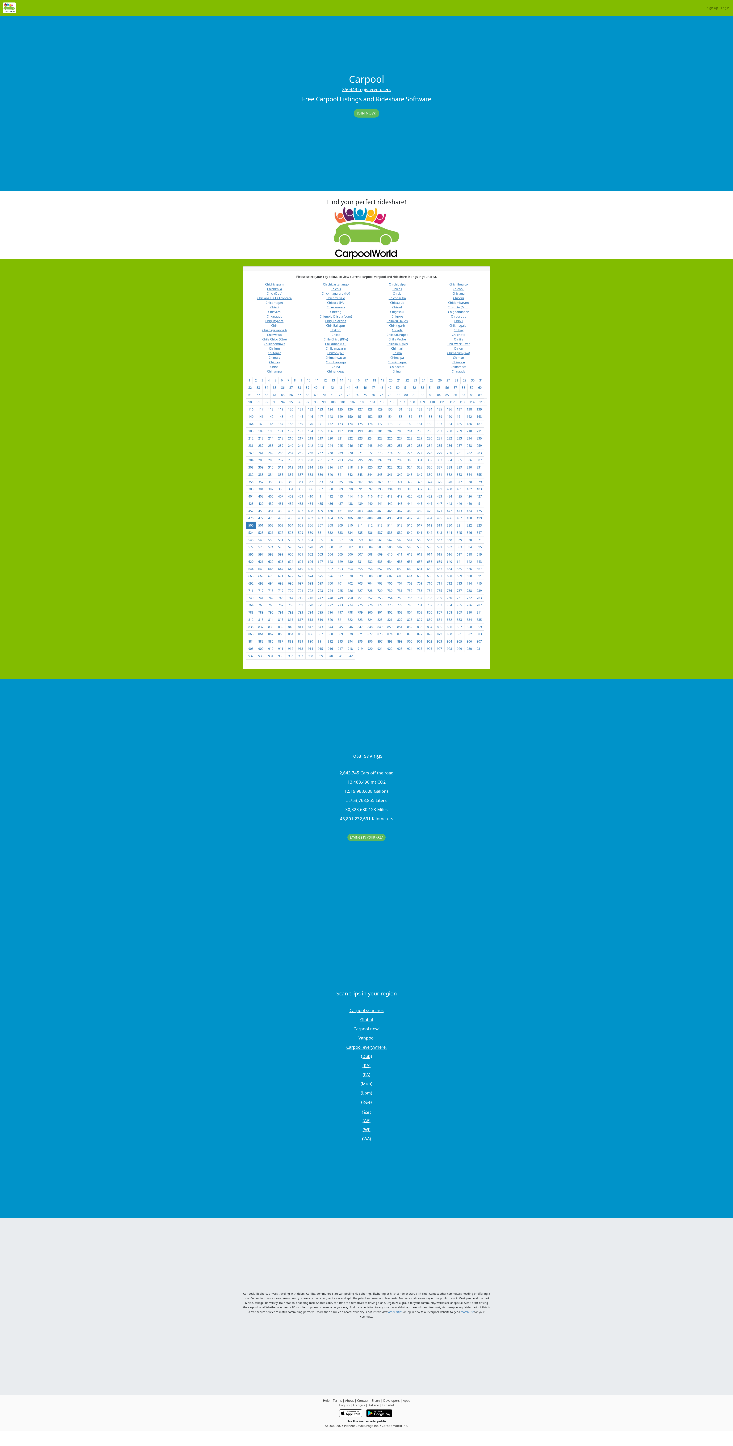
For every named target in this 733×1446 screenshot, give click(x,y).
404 (250, 496)
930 (469, 649)
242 (310, 446)
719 (280, 591)
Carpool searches (367, 1010)
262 (270, 453)
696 (290, 583)
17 (366, 380)
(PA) (366, 1074)
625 (300, 562)
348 (409, 475)
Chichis (336, 289)
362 (310, 482)
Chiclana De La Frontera (274, 298)
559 (360, 540)
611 (399, 554)
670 (270, 576)
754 (389, 598)
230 (429, 438)
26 (440, 380)
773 (340, 605)
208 (449, 431)
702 (350, 583)
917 (340, 649)
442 (389, 504)
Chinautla (458, 371)
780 (409, 605)
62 (258, 395)
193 (300, 431)
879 (439, 634)
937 (300, 656)
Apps (406, 1400)
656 (370, 569)
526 (270, 533)
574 (270, 547)
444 (409, 504)
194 (310, 431)
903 (439, 641)
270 (350, 453)
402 (469, 489)
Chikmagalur (458, 325)
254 (429, 446)
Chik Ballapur (335, 325)
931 (479, 649)
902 (429, 641)
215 (280, 438)
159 (439, 417)
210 (469, 431)
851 (399, 627)
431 (280, 504)
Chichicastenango (336, 284)
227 (399, 438)
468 (409, 511)
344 (370, 475)
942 (350, 656)
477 (260, 518)
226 (389, 438)
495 (439, 518)
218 (310, 438)
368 (370, 482)
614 (429, 554)
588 (409, 547)
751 (360, 598)
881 (459, 634)
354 (469, 475)
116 (250, 409)
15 (349, 380)
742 (270, 598)
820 (330, 620)
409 (300, 496)
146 (310, 417)
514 (389, 525)
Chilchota (458, 335)
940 (330, 656)
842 (310, 627)
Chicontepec (274, 303)
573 (260, 547)
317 (340, 467)
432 (290, 504)
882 (469, 634)
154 (389, 417)
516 (409, 525)
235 (479, 438)
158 (429, 417)
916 (330, 649)
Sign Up (712, 8)
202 (389, 431)
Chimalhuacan (335, 358)
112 (452, 402)
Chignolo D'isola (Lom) (336, 316)
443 (399, 504)
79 (398, 395)
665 (459, 569)
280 (449, 453)
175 (360, 424)
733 (419, 591)
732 (409, 591)
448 (449, 504)
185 (459, 424)
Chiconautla (397, 298)
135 (439, 409)
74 (356, 395)
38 (299, 387)
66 (291, 395)
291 (320, 460)
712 (449, 583)
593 (459, 547)
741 (260, 598)
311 (280, 467)
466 (389, 511)
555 (320, 540)
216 (290, 438)
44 (348, 387)
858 (469, 627)
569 (459, 540)
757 (419, 598)
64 (274, 395)
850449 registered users (366, 89)
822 (350, 620)
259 (479, 446)
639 (439, 562)
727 (360, 591)
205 (419, 431)
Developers (391, 1400)
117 (260, 409)
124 (330, 409)
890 (310, 641)
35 (274, 387)
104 (372, 402)
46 (365, 387)
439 (360, 504)
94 (283, 402)
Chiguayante (274, 321)
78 (389, 395)
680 (370, 576)
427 (479, 496)
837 (260, 627)
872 (370, 634)
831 (439, 620)
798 (350, 612)
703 (360, 583)
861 (260, 634)
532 (330, 533)
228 (409, 438)
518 (429, 525)
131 (399, 409)
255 (439, 446)
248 (370, 446)
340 (330, 475)
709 (419, 583)
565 (419, 540)
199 (360, 431)
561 (380, 540)
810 (469, 612)
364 (330, 482)
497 (459, 518)
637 (419, 562)
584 (370, 547)
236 (250, 446)
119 (280, 409)
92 (266, 402)
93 (274, 402)
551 (280, 540)
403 (479, 489)
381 (260, 489)
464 (370, 511)
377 (459, 482)
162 (469, 417)
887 (280, 641)
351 (439, 475)
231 (439, 438)
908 (250, 649)
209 (459, 431)
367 (360, 482)
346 (389, 475)
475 (479, 511)
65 (283, 395)
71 (332, 395)
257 (459, 446)
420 (409, 496)
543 (439, 533)
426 (469, 496)
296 (370, 460)
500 (250, 525)
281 (459, 453)
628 (330, 562)
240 (290, 446)
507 (320, 525)
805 (419, 612)
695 (280, 583)
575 (280, 547)
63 (266, 395)
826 (389, 620)
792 (290, 612)
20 (390, 380)
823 (360, 620)
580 (330, 547)
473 (459, 511)
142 (270, 417)
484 (330, 518)
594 (469, 547)
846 (350, 627)
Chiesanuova (336, 307)
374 (429, 482)
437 (340, 504)
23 (415, 380)
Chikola (397, 330)
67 (299, 395)
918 (350, 649)
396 (409, 489)
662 (429, 569)
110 (432, 402)
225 (380, 438)
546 (469, 533)
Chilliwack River (458, 344)
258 (469, 446)
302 (429, 460)
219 (320, 438)
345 (380, 475)
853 (419, 627)
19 (382, 380)
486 (350, 518)
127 (360, 409)
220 (330, 438)
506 (310, 525)
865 (300, 634)
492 (409, 518)
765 (260, 605)
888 (290, 641)
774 (350, 605)
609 (380, 554)
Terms (337, 1400)
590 (429, 547)
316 (330, 467)
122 (310, 409)
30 (473, 380)
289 (300, 460)
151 (360, 417)
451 (479, 504)
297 (380, 460)
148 (330, 417)
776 (370, 605)
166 (270, 424)
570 (469, 540)
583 (360, 547)
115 (481, 402)
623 (280, 562)
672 (290, 576)
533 (340, 533)
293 (340, 460)
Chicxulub (397, 303)
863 (280, 634)
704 (370, 583)
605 (340, 554)
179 (399, 424)
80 (406, 395)
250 (389, 446)
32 (250, 387)
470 (429, 511)
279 (439, 453)
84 (439, 395)
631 (360, 562)
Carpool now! (367, 1028)
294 (350, 460)
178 (389, 424)
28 (456, 380)
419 (399, 496)
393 (380, 489)
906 (469, 641)
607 (360, 554)
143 (280, 417)
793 (300, 612)
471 (439, 511)
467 (399, 511)
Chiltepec (274, 353)
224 (370, 438)
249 (380, 446)
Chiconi (458, 298)
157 (419, 417)
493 (419, 518)
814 (270, 620)
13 (333, 380)
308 (250, 467)
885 (260, 641)
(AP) (367, 1120)
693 (260, 583)
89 (480, 395)
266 (310, 453)
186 (469, 424)
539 (399, 533)
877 (419, 634)
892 (330, 641)
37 (291, 387)
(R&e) (366, 1102)
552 (290, 540)
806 (429, 612)
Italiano (373, 1405)
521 (459, 525)
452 (250, 511)
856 (449, 627)
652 (330, 569)
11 (317, 380)
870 (350, 634)
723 (320, 591)
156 (409, 417)
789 (260, 612)
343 (360, 475)
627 (320, 562)
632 (370, 562)
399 (439, 489)
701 (340, 583)
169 (300, 424)
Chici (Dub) (274, 293)
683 (399, 576)
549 (260, 540)
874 (389, 634)
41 (324, 387)
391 (360, 489)
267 (320, 453)
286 (270, 460)
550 (270, 540)
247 (360, 446)
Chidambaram (458, 303)
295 (360, 460)
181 (419, 424)
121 (300, 409)
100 (333, 402)
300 (409, 460)
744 (290, 598)
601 (300, 554)
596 (250, 554)
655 (360, 569)
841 (300, 627)
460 (330, 511)
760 (449, 598)
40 (315, 387)
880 (449, 634)
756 (409, 598)
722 (310, 591)
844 (330, 627)
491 (399, 518)
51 (406, 387)
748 (330, 598)
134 (429, 409)
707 (399, 583)
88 (471, 395)
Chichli (397, 289)
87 (463, 395)
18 (374, 380)
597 (260, 554)
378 (469, 482)
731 (399, 591)
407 (280, 496)
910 (270, 649)
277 (419, 453)
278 (429, 453)
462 (350, 511)
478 (270, 518)
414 (350, 496)
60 (480, 387)
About (349, 1400)
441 (380, 504)
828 (409, 620)
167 (280, 424)
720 (290, 591)
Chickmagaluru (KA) (336, 293)
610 (389, 554)
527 (280, 533)
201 (380, 431)
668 (250, 576)
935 (280, 656)
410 (310, 496)
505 (300, 525)
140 (250, 417)
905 (459, 641)
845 (340, 627)
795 (320, 612)
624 (290, 562)
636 (409, 562)
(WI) (367, 1129)
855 (439, 627)
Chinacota (397, 367)
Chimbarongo (336, 362)
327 (439, 467)
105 (382, 402)
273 (380, 453)
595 (479, 547)
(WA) (366, 1138)
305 (459, 460)
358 (270, 482)
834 (469, 620)
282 (469, 453)
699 (320, 583)
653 (340, 569)
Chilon (458, 348)
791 (280, 612)
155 (399, 417)
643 (479, 562)
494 (429, 518)
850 (389, 627)
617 (459, 554)
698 (310, 583)
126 (350, 409)
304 (449, 460)
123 (320, 409)
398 (429, 489)
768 (290, 605)
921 (380, 649)
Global (366, 1019)
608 (370, 554)
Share (376, 1400)
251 (399, 446)
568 (449, 540)
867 (320, 634)
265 (300, 453)
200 (370, 431)
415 (360, 496)
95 (291, 402)
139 (479, 409)
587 (399, 547)
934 (270, 656)
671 (280, 576)
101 (343, 402)
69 (315, 395)
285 (260, 460)
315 (320, 467)
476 (250, 518)
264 (290, 453)
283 (479, 453)
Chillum (274, 348)
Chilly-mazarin (336, 348)
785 (459, 605)
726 (350, 591)
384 (290, 489)
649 (300, 569)
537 (380, 533)
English (344, 1405)
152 (370, 417)
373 (419, 482)
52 (414, 387)
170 (310, 424)
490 (389, 518)
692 (250, 583)
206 (429, 431)
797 (340, 612)
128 (370, 409)
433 (300, 504)
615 (439, 554)
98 (315, 402)
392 (370, 489)
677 (340, 576)
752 (370, 598)
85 (447, 395)
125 (340, 409)
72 (340, 395)
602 (310, 554)
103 (362, 402)
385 (300, 489)
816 (290, 620)
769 (300, 605)
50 (398, 387)
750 (350, 598)
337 (300, 475)
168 (290, 424)
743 (280, 598)
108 (412, 402)
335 (280, 475)
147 (320, 417)
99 (324, 402)
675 (320, 576)
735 (439, 591)
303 (439, 460)
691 (479, 576)
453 (260, 511)
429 (260, 504)
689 (459, 576)
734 (429, 591)
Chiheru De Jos (397, 321)
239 (280, 446)
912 (290, 649)
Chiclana (458, 293)
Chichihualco (458, 284)
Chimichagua (397, 362)
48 (381, 387)
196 (330, 431)
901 (419, 641)
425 (459, 496)
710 (429, 583)
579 (320, 547)
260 (250, 453)
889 (300, 641)
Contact (362, 1400)
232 (449, 438)
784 (449, 605)
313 (300, 467)
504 (290, 525)
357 (260, 482)
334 (270, 475)
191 (280, 431)
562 (389, 540)
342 (350, 475)
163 (479, 417)
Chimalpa (397, 358)
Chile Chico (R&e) (274, 339)
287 (280, 460)
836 (250, 627)
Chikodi (335, 330)
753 (380, 598)
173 (340, 424)
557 (340, 540)
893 (340, 641)
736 (449, 591)
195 (320, 431)
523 (479, 525)
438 (350, 504)
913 (300, 649)
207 (439, 431)
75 (365, 395)
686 (429, 576)
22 (407, 380)
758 (429, 598)
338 (310, 475)
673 (300, 576)
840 (290, 627)
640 (449, 562)
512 (370, 525)
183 (439, 424)
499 (479, 518)
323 (399, 467)
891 (320, 641)
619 (479, 554)
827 (399, 620)
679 (360, 576)
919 (360, 649)
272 (370, 453)
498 (469, 518)
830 (429, 620)
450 (469, 504)
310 (270, 467)
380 (250, 489)
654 (350, 569)
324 (409, 467)
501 (260, 525)
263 (280, 453)
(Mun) (366, 1083)
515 (399, 525)
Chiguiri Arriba (335, 321)
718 (270, 591)
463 (360, 511)
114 (472, 402)
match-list (467, 1312)
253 (419, 446)
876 (409, 634)
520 (449, 525)
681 (380, 576)
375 (439, 482)
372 (409, 482)
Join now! (366, 113)
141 (260, 417)
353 (459, 475)
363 (320, 482)
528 (290, 533)
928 (449, 649)
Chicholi (458, 289)
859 (479, 627)
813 (260, 620)
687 (439, 576)
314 (310, 467)
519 (439, 525)
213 (260, 438)
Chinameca (458, 367)
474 (469, 511)
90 (250, 402)
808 (449, 612)
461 (340, 511)
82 (422, 395)
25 (432, 380)
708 (409, 583)
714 (469, 583)
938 (310, 656)
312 (290, 467)
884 (250, 641)
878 (429, 634)
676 (330, 576)
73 (348, 395)
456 (290, 511)
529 (300, 533)
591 (439, 547)
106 (392, 402)
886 (270, 641)
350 (429, 475)
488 (370, 518)
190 (270, 431)
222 (350, 438)
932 (250, 656)
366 (350, 482)
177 (380, 424)
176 (370, 424)
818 (310, 620)
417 (380, 496)
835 (479, 620)
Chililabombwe (274, 344)
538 (389, 533)
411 (320, 496)
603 (320, 554)
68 (307, 395)
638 (429, 562)
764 (250, 605)
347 (399, 475)
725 (340, 591)
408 (290, 496)
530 (310, 533)
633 (380, 562)
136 (449, 409)
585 (380, 547)
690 (469, 576)
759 (439, 598)
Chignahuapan (458, 312)
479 (280, 518)
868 (330, 634)
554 (310, 540)
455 (280, 511)
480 (290, 518)
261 (260, 453)
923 (399, 649)
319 (360, 467)
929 (459, 649)
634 (389, 562)
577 (300, 547)
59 (471, 387)
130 (389, 409)
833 (459, 620)
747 (320, 598)
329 (459, 467)
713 (459, 583)
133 (419, 409)
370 (389, 482)
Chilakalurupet (397, 335)
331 (479, 467)
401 (459, 489)
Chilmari (397, 348)
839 (280, 627)
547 (479, 533)
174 (350, 424)
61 (250, 395)
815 (280, 620)
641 (459, 562)
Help (326, 1400)
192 (290, 431)
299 (399, 460)
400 (449, 489)
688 (449, 576)
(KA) (366, 1065)
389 (340, 489)
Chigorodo (458, 316)
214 (270, 438)
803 (399, 612)
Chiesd (397, 307)
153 (380, 417)
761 (459, 598)
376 (449, 482)
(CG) (366, 1111)
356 (250, 482)
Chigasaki (397, 312)
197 (340, 431)
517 (419, 525)
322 (389, 467)
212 (250, 438)
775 (360, 605)
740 (250, 598)
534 (350, 533)
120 (290, 409)
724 (330, 591)
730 (389, 591)
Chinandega (336, 371)
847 (360, 627)
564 (409, 540)
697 (300, 583)
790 (270, 612)
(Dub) (366, 1056)
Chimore (458, 362)
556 (330, 540)
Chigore (397, 316)
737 (459, 591)
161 (459, 417)
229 (419, 438)
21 (399, 380)
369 (380, 482)
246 (350, 446)
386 (310, 489)
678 (350, 576)
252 (409, 446)
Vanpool (366, 1038)
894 (350, 641)
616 (449, 554)
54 (430, 387)
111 (442, 402)
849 (380, 627)
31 (481, 380)
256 (449, 446)
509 (340, 525)
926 (429, 649)
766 (270, 605)
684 (409, 576)
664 (449, 569)
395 (399, 489)
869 (340, 634)
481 (300, 518)
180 (409, 424)
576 (290, 547)
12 (325, 380)
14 (341, 380)
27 (448, 380)
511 (360, 525)
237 (260, 446)
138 (469, 409)
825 (380, 620)
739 (479, 591)
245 (340, 446)
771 (320, 605)
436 (330, 504)
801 (380, 612)
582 (350, 547)
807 (439, 612)
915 (320, 649)
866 (310, 634)
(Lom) (366, 1093)
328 (449, 467)
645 (260, 569)
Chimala (274, 358)
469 (419, 511)
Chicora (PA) (336, 303)
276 (409, 453)
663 (439, 569)
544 (449, 533)
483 (320, 518)
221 (340, 438)
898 (389, 641)
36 (283, 387)
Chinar (397, 371)
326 (429, 467)
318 (350, 467)
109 (422, 402)
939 (320, 656)
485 (340, 518)
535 (360, 533)
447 (439, 504)
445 (419, 504)
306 (469, 460)
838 (270, 627)
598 (270, 554)
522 (469, 525)
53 (422, 387)
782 (429, 605)
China (274, 367)
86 (455, 395)
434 (310, 504)
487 (360, 518)
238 (270, 446)
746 (310, 598)
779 (399, 605)
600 (290, 554)
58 (463, 387)
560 (370, 540)
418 (389, 496)
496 (449, 518)
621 (260, 562)
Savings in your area (366, 837)
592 (449, 547)
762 (469, 598)
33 (258, 387)
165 (260, 424)
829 (419, 620)
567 (439, 540)
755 (399, 598)
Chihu (458, 321)
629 (340, 562)
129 (380, 409)
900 (409, 641)
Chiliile (458, 339)
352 (449, 475)
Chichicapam (274, 284)
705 (380, 583)
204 (409, 431)
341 (340, 475)
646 (270, 569)
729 (380, 591)
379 (479, 482)
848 (370, 627)
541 (419, 533)
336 (290, 475)
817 (300, 620)
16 (358, 380)
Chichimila (274, 289)
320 (370, 467)
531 (320, 533)
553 (300, 540)
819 (320, 620)
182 (429, 424)
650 (310, 569)
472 (449, 511)
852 (409, 627)
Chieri (274, 307)
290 (310, 460)
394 (389, 489)
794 (310, 612)
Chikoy (458, 330)
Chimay (274, 362)
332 (250, 475)
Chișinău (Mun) (458, 307)
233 (459, 438)
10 (308, 380)
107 (402, 402)
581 (340, 547)
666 (469, 569)
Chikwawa (274, 335)
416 (370, 496)
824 (370, 620)
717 (260, 591)
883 (479, 634)
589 (419, 547)
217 (300, 438)
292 (330, 460)
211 (479, 431)
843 (320, 627)
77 (381, 395)
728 (370, 591)
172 (330, 424)
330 (469, 467)
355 (479, 475)
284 (250, 460)
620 (250, 562)
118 (270, 409)
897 (380, 641)
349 (419, 475)
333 (260, 475)
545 (459, 533)
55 (439, 387)
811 (479, 612)
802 (389, 612)
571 (479, 540)
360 (290, 482)
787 (479, 605)
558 (350, 540)
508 (330, 525)
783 (439, 605)
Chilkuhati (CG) (335, 344)
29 (464, 380)
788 (250, 612)
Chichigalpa (397, 284)
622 (270, 562)
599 (280, 554)
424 (449, 496)
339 (320, 475)
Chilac (336, 335)
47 (373, 387)
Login (725, 8)
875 (399, 634)
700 (330, 583)
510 (350, 525)
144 (290, 417)
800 (370, 612)
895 (360, 641)
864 (290, 634)
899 (399, 641)
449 (459, 504)
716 (250, 591)
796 (330, 612)
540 (409, 533)
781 (419, 605)
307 (479, 460)
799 (360, 612)
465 (380, 511)
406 (270, 496)
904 (449, 641)
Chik (274, 325)
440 (370, 504)
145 (300, 417)
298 (389, 460)
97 (307, 402)
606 (350, 554)
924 (409, 649)
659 (399, 569)
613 (419, 554)
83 (430, 395)
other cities (395, 1312)
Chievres (274, 312)
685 (419, 576)
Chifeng (335, 312)
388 (330, 489)
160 (449, 417)
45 (356, 387)
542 (429, 533)
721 (300, 591)
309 (260, 467)
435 (320, 504)
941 (340, 656)
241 (300, 446)
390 (350, 489)
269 (340, 453)
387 (320, 489)
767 (280, 605)
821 (340, 620)
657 (380, 569)
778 (389, 605)
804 (409, 612)
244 (330, 446)
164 (250, 424)
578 (310, 547)
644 (250, 569)
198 (350, 431)
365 (340, 482)
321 (380, 467)
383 (280, 489)
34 (266, 387)
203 (399, 431)
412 (330, 496)
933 (260, 656)
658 (389, 569)
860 (250, 634)
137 (459, 409)
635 (399, 562)
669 (260, 576)
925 (419, 649)
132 (409, 409)
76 (373, 395)
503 (280, 525)
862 (270, 634)
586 (389, 547)
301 (419, 460)
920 (370, 649)
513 (380, 525)
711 (439, 583)
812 (250, 620)
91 (258, 402)
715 (479, 583)
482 (310, 518)
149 (340, 417)
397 (419, 489)
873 (380, 634)
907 (479, 641)
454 (270, 511)
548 (250, 540)
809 (459, 612)
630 (350, 562)
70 (324, 395)
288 (290, 460)
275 (399, 453)
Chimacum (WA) (458, 353)
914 (310, 649)
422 (429, 496)
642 (469, 562)
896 (370, 641)
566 (429, 540)
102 (352, 402)
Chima (397, 353)
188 (250, 431)
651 (320, 569)
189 (260, 431)
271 (360, 453)
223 (360, 438)
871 (360, 634)
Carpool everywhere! (366, 1047)
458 (310, 511)
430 (270, 504)
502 (270, 525)
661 (419, 569)
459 (320, 511)
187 (479, 424)
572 (250, 547)
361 (300, 482)
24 (423, 380)
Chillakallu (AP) (397, 344)
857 (459, 627)
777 (380, 605)
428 (250, 504)
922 (389, 649)
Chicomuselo (335, 298)
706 (389, 583)
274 (389, 453)
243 (320, 446)
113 (462, 402)
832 (449, 620)
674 (310, 576)
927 (439, 649)
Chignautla (274, 316)
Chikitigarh (397, 325)
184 (449, 424)
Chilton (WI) (335, 353)
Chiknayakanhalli (274, 330)
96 (299, 402)
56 (447, 387)
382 (270, 489)
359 (280, 482)
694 (270, 583)
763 (479, 598)
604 (330, 554)
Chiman (458, 358)
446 (429, 504)
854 (429, 627)
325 (419, 467)
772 (330, 605)
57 (455, 387)
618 (469, 554)
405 (260, 496)
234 (469, 438)
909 (260, 649)
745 (300, 598)
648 (290, 569)
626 (310, 562)
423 (439, 496)
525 (260, 533)
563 (399, 540)
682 (389, 576)
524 (250, 533)
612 (409, 554)
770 (310, 605)
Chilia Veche (397, 339)
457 (300, 511)
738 (469, 591)
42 (332, 387)
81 (414, 395)
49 (389, 387)
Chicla (397, 293)
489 (380, 518)
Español (388, 1405)
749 (340, 598)
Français (359, 1405)
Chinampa (274, 371)
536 (370, 533)
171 (320, 424)
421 (419, 496)
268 (330, 453)
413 (340, 496)
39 (307, 387)
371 (399, 482)
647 (280, 569)
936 (290, 656)
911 (280, 649)
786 (469, 605)
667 (479, 569)
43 (340, 387)
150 (350, 417)
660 (409, 569)
